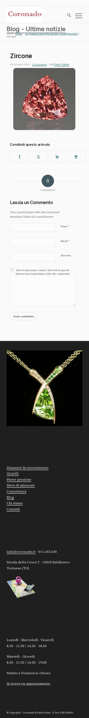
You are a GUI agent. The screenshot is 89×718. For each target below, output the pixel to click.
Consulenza (16, 491)
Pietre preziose (19, 479)
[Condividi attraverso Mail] (76, 156)
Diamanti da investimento (27, 467)
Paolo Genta (61, 64)
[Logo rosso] (37, 14)
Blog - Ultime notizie (36, 29)
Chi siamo (15, 503)
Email (65, 241)
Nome (65, 226)
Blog (10, 497)
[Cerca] (67, 16)
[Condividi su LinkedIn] (57, 156)
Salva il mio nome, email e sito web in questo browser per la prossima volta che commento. (43, 272)
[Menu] (76, 16)
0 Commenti (39, 64)
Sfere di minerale (21, 485)
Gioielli (13, 473)
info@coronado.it (21, 551)
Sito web (66, 255)
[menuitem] (67, 16)
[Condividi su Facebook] (19, 156)
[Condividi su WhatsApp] (38, 156)
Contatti (13, 509)
